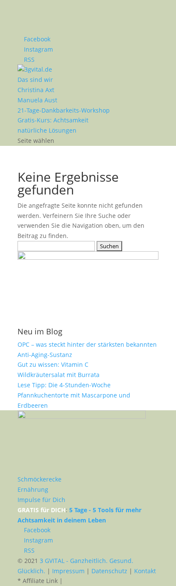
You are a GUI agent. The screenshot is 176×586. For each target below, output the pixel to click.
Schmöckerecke (40, 479)
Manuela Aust (37, 100)
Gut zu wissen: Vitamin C (53, 364)
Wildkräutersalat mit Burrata (59, 375)
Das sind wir (35, 79)
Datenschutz (109, 571)
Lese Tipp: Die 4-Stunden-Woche (64, 385)
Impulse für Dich (41, 500)
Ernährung (33, 489)
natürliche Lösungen (47, 130)
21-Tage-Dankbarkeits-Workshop (64, 110)
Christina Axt (36, 90)
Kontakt (145, 571)
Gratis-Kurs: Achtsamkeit (53, 120)
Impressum (68, 571)
